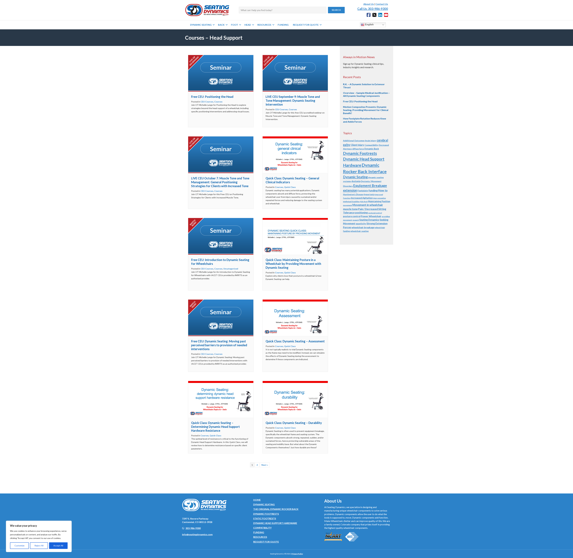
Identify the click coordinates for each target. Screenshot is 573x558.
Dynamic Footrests (360, 153)
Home (257, 499)
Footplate (363, 190)
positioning (361, 212)
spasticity (361, 223)
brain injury (370, 140)
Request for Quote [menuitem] (306, 24)
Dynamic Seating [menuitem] (201, 24)
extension (350, 190)
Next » (264, 465)
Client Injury (357, 144)
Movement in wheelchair (367, 205)
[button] (336, 10)
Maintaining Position (379, 201)
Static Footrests (264, 518)
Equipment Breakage (370, 185)
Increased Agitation (362, 197)
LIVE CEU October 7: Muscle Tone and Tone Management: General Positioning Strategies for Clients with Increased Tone (220, 182)
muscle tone (350, 209)
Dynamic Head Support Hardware (275, 523)
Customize (19, 545)
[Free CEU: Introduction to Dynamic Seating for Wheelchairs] (220, 236)
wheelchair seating (359, 231)
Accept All (58, 545)
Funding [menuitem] (283, 24)
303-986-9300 (193, 528)
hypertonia (369, 194)
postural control (375, 213)
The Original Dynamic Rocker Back (275, 509)
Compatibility (371, 145)
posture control (352, 216)
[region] (39, 536)
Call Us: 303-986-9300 (372, 8)
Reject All (38, 545)
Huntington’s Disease (353, 194)
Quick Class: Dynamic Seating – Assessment (295, 341)
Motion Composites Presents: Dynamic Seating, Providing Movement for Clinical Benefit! (365, 110)
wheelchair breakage (363, 227)
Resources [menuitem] (264, 24)
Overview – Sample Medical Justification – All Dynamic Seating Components (366, 94)
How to (383, 190)
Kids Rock (364, 202)
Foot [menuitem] (234, 24)
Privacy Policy (297, 554)
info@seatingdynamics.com (197, 534)
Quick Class (290, 187)
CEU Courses (207, 101)
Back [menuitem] (221, 24)
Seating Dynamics (369, 219)
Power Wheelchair (371, 216)
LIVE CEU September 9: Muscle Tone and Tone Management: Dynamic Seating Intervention (293, 100)
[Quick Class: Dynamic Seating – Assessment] (295, 317)
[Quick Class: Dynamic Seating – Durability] (295, 399)
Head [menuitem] (247, 24)
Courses (218, 101)
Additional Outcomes (354, 140)
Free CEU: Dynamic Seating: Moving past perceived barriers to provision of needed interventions (219, 345)
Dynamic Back (371, 148)
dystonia (356, 181)
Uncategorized (230, 268)
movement (347, 205)
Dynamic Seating (355, 177)
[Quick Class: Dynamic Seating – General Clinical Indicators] (295, 154)
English (369, 24)
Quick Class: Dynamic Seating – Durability (294, 423)
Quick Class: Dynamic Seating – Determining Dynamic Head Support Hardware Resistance (215, 426)
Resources (260, 536)
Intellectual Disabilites (351, 202)
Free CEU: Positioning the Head (212, 96)
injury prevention (379, 198)
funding (373, 190)
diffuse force (358, 149)
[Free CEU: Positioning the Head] (220, 73)
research (355, 220)
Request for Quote (266, 541)
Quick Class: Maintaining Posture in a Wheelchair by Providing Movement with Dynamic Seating (293, 263)
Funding (258, 532)
